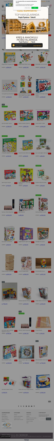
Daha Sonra (27, 7)
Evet (35, 7)
